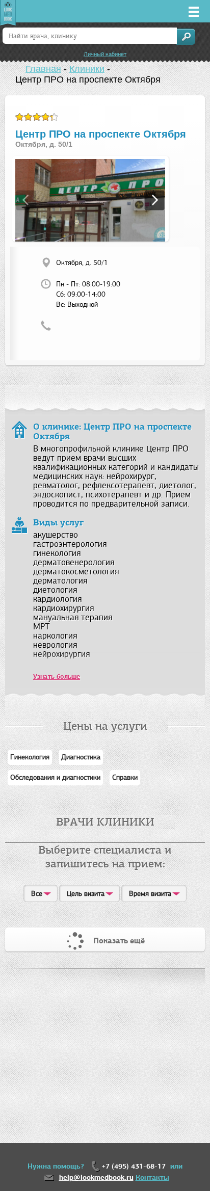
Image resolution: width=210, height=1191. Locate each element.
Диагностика (80, 757)
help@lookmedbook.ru (96, 1177)
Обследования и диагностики (55, 777)
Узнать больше (56, 677)
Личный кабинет (105, 54)
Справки (125, 777)
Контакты (152, 1177)
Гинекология (29, 757)
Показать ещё (119, 940)
